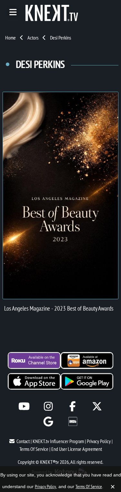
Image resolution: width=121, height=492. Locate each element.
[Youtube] (24, 406)
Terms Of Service (33, 449)
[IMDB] (72, 421)
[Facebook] (72, 406)
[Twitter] (97, 406)
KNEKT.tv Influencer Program (58, 441)
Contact (23, 441)
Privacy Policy (99, 441)
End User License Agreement (76, 449)
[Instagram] (48, 406)
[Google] (48, 421)
